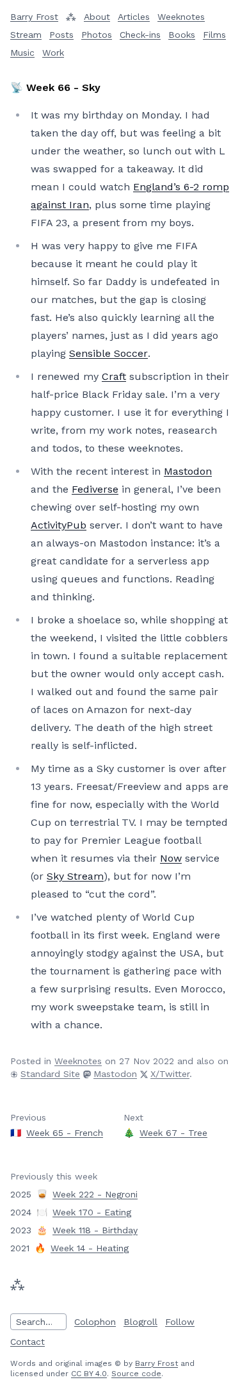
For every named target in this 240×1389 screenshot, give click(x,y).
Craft (114, 376)
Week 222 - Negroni (95, 1194)
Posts (61, 34)
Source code (136, 1373)
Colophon (95, 1322)
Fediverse (95, 489)
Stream (26, 34)
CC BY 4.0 (89, 1373)
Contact (27, 1341)
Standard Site (50, 1074)
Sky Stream (75, 876)
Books (181, 34)
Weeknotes (181, 17)
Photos (96, 34)
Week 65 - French (64, 1133)
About (97, 17)
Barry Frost (156, 1363)
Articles (134, 17)
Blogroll (140, 1322)
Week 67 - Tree (173, 1133)
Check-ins (140, 34)
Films (214, 34)
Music (22, 52)
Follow (180, 1322)
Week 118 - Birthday (95, 1230)
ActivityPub (58, 525)
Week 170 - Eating (91, 1212)
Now (171, 858)
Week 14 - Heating (90, 1248)
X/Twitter (169, 1074)
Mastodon (188, 471)
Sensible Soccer (108, 353)
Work (53, 52)
